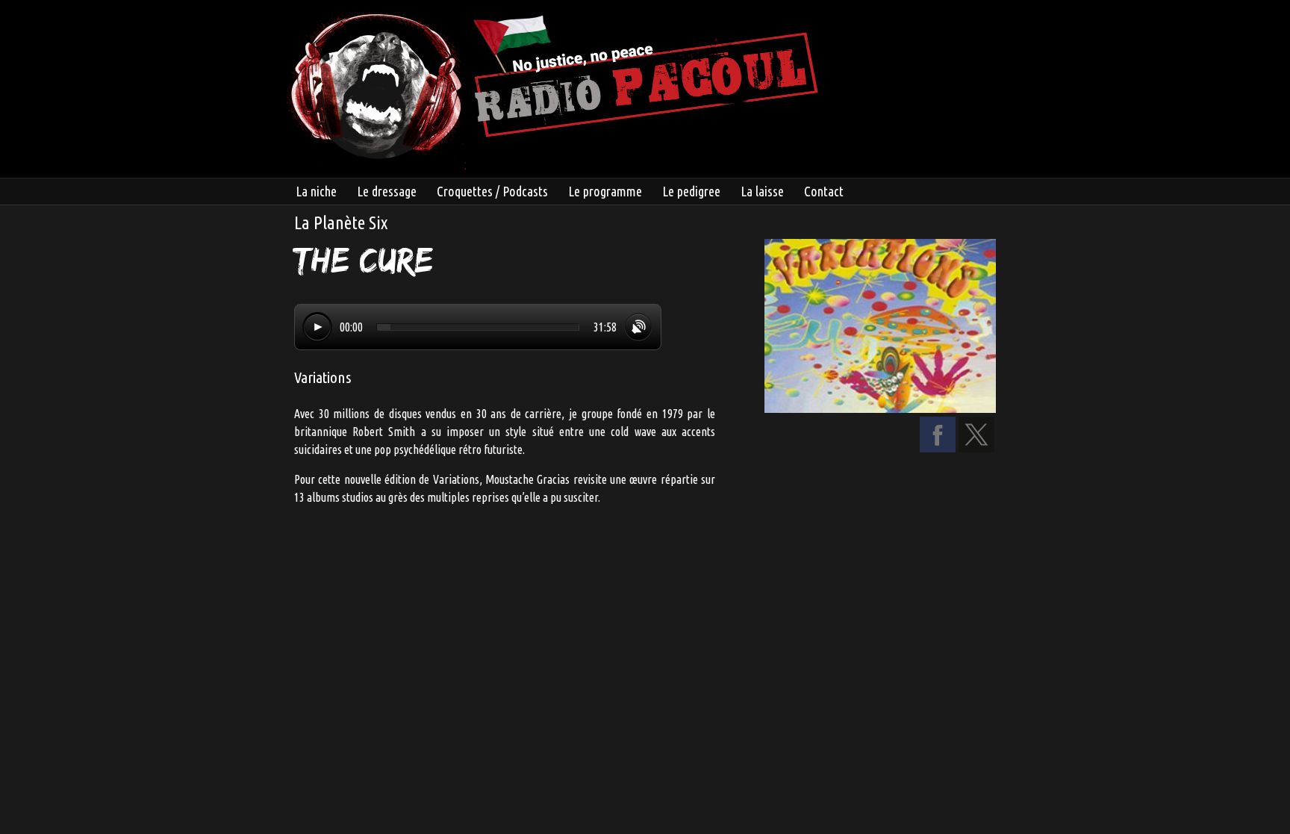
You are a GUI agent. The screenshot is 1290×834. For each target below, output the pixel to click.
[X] (976, 448)
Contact (824, 191)
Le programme (605, 191)
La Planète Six (340, 223)
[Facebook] (938, 448)
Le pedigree (691, 191)
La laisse (762, 191)
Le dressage (387, 191)
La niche (316, 191)
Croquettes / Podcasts (492, 191)
